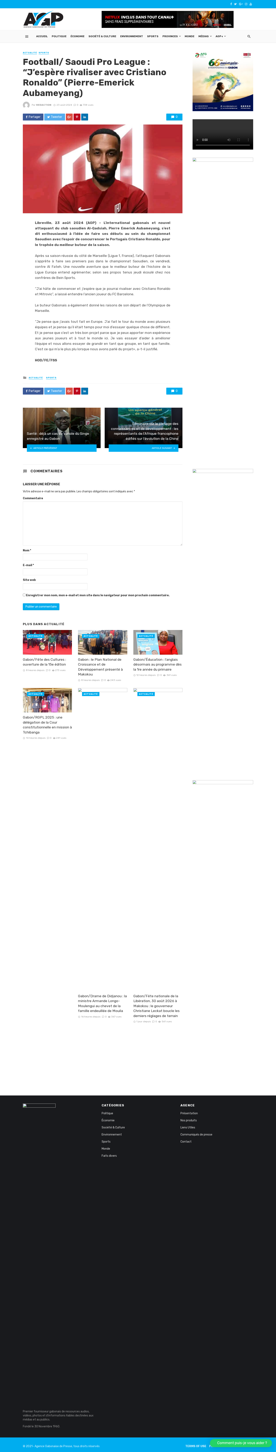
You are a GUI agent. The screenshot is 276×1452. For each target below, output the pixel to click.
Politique (59, 36)
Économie (77, 36)
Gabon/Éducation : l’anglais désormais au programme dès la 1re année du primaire (157, 664)
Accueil (42, 36)
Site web (29, 580)
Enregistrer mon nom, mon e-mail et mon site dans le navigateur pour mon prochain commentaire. (98, 595)
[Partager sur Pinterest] (77, 117)
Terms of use (195, 1446)
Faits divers (109, 1156)
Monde (189, 36)
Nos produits (188, 1120)
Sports (152, 36)
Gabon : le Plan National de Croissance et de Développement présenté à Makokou (100, 666)
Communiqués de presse (196, 1134)
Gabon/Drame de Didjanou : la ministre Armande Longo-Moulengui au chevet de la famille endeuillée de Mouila (102, 1003)
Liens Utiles (187, 1127)
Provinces (170, 36)
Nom (27, 550)
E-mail (28, 565)
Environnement (131, 36)
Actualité (30, 53)
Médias (203, 36)
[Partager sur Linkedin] (84, 117)
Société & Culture (102, 36)
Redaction (43, 104)
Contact (186, 1141)
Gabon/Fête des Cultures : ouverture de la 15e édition (44, 662)
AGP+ (219, 36)
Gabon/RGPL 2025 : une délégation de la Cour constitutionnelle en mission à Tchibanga (47, 724)
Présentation (189, 1113)
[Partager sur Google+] (69, 117)
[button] (241, 1443)
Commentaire (33, 498)
